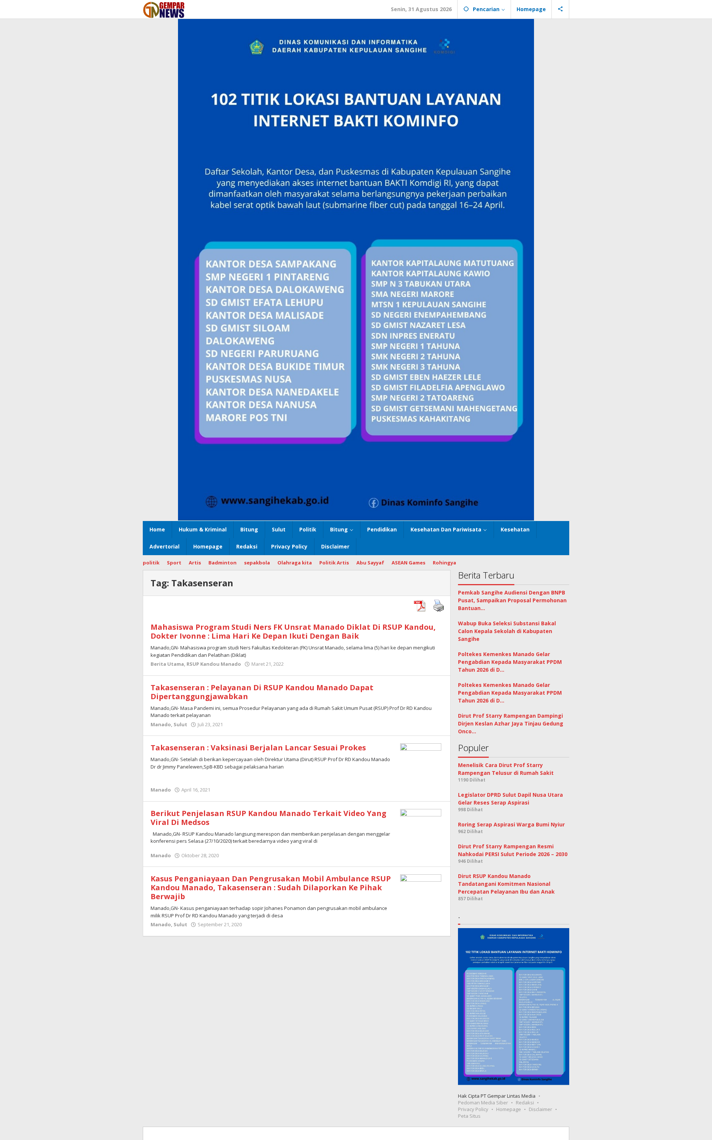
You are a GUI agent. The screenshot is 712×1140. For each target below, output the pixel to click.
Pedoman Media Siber (483, 1102)
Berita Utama (167, 664)
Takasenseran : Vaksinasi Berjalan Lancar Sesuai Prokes (258, 748)
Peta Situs (469, 1116)
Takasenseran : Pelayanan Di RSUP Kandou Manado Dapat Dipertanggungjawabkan (262, 691)
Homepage (508, 1109)
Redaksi (525, 1102)
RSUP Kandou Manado (214, 664)
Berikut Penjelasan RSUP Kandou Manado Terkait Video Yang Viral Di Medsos (268, 817)
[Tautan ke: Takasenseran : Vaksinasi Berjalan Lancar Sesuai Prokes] (420, 763)
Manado (161, 724)
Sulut (180, 724)
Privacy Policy (473, 1109)
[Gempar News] (164, 9)
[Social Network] (560, 9)
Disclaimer (540, 1109)
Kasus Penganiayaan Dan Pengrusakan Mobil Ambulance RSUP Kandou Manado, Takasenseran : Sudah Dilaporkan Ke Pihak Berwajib (271, 887)
